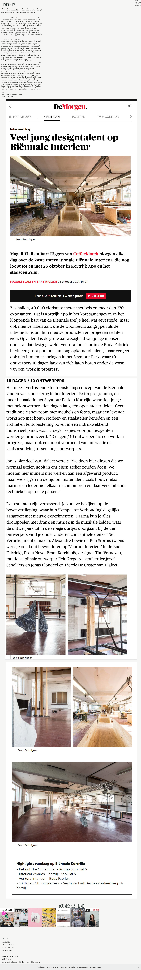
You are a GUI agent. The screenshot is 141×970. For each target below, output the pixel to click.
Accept (94, 967)
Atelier (137, 4)
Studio (138, 2)
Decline (99, 967)
